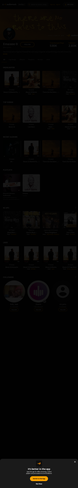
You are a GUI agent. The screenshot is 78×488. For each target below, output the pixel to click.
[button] (39, 244)
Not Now (39, 484)
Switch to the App (39, 479)
